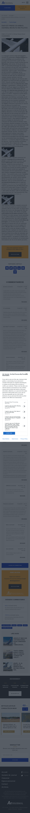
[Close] (26, 374)
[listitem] (15, 402)
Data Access (15, 438)
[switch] (24, 406)
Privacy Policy (24, 438)
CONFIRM (9, 433)
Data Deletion (5, 438)
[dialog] (15, 406)
